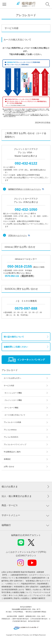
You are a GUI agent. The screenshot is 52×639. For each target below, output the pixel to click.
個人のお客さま (10, 486)
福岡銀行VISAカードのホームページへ (24, 189)
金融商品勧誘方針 (38, 578)
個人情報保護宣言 (22, 578)
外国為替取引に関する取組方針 (26, 587)
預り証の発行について (14, 337)
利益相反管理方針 (28, 584)
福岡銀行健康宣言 (38, 598)
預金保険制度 (42, 584)
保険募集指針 (6, 587)
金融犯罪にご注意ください (16, 347)
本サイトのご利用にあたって (20, 595)
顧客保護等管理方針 (19, 575)
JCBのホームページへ (17, 235)
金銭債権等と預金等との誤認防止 (16, 598)
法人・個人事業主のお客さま (17, 496)
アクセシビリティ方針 (42, 595)
